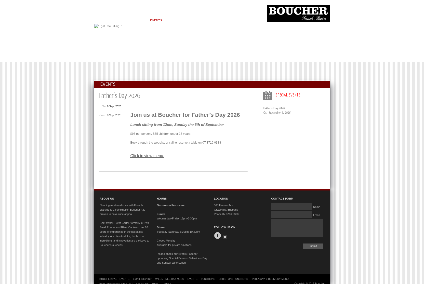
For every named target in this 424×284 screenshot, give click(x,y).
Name (316, 206)
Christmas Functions (233, 279)
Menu (138, 20)
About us (119, 20)
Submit (313, 245)
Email (316, 214)
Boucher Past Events (114, 279)
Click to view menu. (147, 156)
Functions (178, 20)
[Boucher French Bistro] (298, 21)
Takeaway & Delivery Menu (270, 279)
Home (100, 20)
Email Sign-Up (142, 279)
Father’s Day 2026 (274, 108)
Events (156, 20)
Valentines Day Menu (169, 279)
